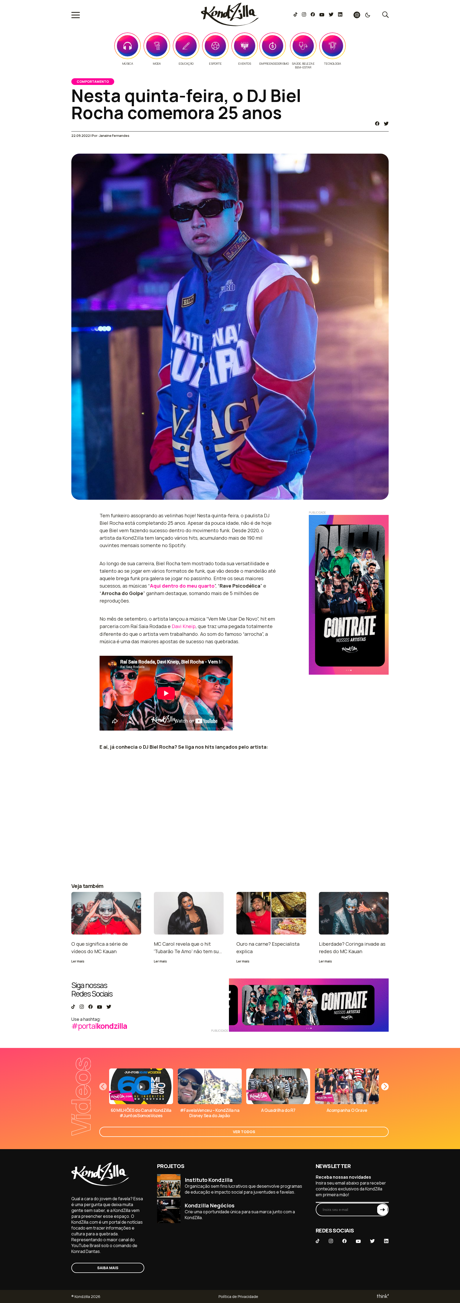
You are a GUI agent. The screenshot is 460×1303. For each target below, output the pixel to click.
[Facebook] (312, 15)
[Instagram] (304, 15)
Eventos (244, 63)
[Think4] (382, 1296)
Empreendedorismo (274, 63)
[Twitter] (331, 15)
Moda (157, 63)
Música (127, 63)
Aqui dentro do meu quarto (182, 586)
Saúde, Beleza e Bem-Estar (303, 65)
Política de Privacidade (238, 1296)
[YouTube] (321, 15)
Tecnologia (332, 63)
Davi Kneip (184, 626)
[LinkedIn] (340, 15)
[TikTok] (295, 15)
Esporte (215, 63)
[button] (385, 1086)
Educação (186, 63)
